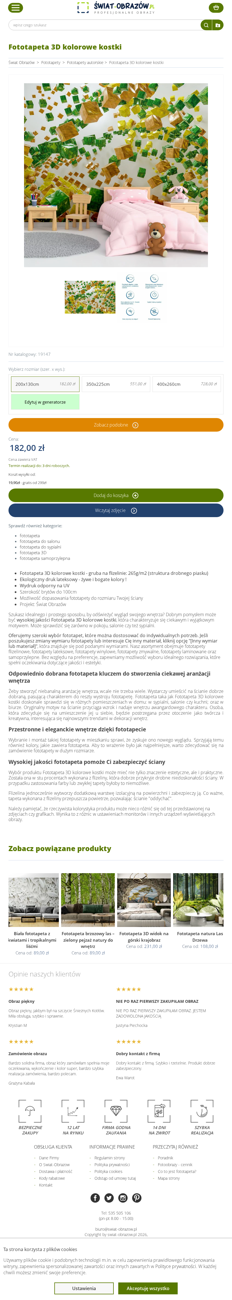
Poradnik (165, 1157)
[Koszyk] (216, 8)
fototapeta (30, 535)
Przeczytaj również (175, 1147)
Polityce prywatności (175, 1266)
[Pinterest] (137, 1198)
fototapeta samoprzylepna (45, 558)
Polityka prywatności (112, 1164)
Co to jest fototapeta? (177, 1171)
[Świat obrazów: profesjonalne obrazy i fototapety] (116, 7)
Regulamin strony (109, 1157)
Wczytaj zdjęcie (111, 510)
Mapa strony (169, 1178)
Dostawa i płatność (55, 1171)
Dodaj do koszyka (112, 495)
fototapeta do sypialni (40, 547)
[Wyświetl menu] (15, 7)
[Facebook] (95, 1198)
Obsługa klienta (53, 1147)
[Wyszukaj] (206, 25)
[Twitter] (109, 1198)
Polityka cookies (108, 1171)
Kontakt (46, 1185)
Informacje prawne (112, 1147)
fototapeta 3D (33, 552)
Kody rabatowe (52, 1178)
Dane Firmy (49, 1157)
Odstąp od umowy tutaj (115, 1178)
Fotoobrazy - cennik (175, 1164)
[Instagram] (123, 1198)
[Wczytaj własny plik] (218, 25)
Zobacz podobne (111, 425)
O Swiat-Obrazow (54, 1164)
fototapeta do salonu (40, 541)
